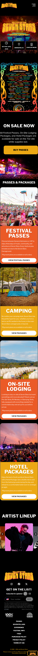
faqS (19, 634)
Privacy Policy (19, 640)
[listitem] (19, 538)
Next (36, 534)
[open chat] (33, 653)
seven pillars (19, 624)
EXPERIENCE (19, 627)
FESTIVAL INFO (19, 630)
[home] (11, 5)
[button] (34, 5)
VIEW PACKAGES (19, 333)
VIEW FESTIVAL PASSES (19, 260)
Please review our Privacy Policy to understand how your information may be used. (19, 652)
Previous (3, 534)
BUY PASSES (20, 150)
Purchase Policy (19, 637)
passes (19, 621)
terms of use (19, 643)
